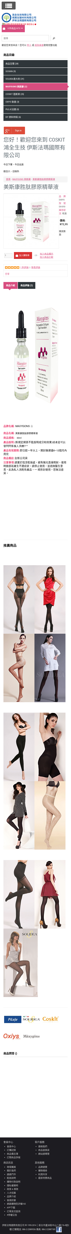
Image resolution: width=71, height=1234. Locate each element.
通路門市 (11, 1174)
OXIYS (62, 199)
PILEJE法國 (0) (12, 109)
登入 (29, 45)
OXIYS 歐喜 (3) (12, 102)
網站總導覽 (43, 1153)
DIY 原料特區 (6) (13, 117)
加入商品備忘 (46, 254)
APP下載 (11, 1207)
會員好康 (11, 1200)
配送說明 (11, 1178)
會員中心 (11, 1146)
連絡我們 (42, 1146)
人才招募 (11, 1193)
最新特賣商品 (45, 1178)
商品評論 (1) (27, 285)
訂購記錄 (11, 1150)
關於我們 (11, 1170)
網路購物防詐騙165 (16, 1203)
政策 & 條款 (12, 1189)
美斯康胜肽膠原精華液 (44, 179)
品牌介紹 (11, 1196)
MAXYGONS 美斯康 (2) (16, 86)
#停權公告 (12, 1215)
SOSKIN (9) (11, 71)
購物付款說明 (13, 1181)
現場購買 (11, 1167)
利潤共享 (42, 1174)
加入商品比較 (46, 257)
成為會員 (39, 45)
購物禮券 (42, 1170)
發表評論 (35, 267)
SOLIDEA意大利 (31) (15, 79)
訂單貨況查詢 (13, 1211)
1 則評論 (24, 267)
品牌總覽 (42, 1167)
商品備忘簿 (12, 1153)
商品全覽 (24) (12, 63)
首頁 (8, 179)
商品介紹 (10, 285)
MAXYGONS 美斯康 (21, 179)
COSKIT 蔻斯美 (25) (15, 94)
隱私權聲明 (12, 1185)
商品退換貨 (43, 1150)
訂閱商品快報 (13, 1157)
